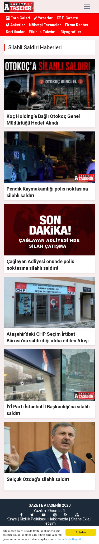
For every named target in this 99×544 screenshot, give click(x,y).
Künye (12, 519)
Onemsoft (56, 510)
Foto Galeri (20, 18)
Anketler (17, 25)
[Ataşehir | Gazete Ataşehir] (19, 6)
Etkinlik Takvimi (42, 32)
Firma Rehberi (77, 25)
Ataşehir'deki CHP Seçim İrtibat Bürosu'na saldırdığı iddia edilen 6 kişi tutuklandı (48, 340)
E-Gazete (69, 18)
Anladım (81, 532)
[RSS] (65, 515)
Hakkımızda (58, 519)
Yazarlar (45, 18)
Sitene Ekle (80, 519)
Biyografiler (70, 32)
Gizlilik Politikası (33, 519)
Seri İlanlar (15, 32)
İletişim (50, 523)
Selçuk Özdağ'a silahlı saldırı (38, 479)
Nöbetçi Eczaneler (45, 25)
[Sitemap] (77, 515)
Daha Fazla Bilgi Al (69, 539)
